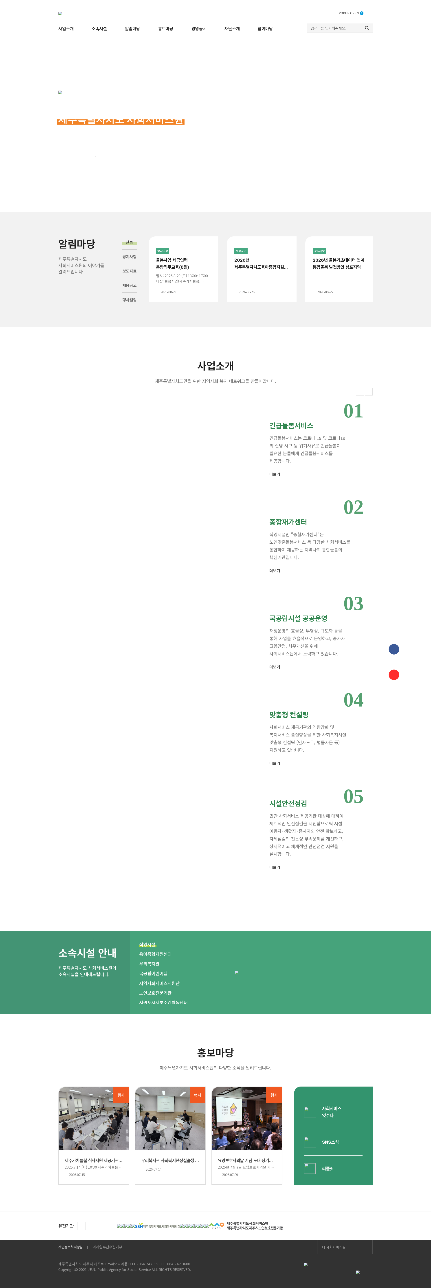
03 (94, 155)
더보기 (274, 474)
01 (60, 155)
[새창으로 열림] (119, 1226)
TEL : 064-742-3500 (146, 1263)
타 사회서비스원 (334, 1247)
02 (87, 155)
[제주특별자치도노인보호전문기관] (246, 1226)
